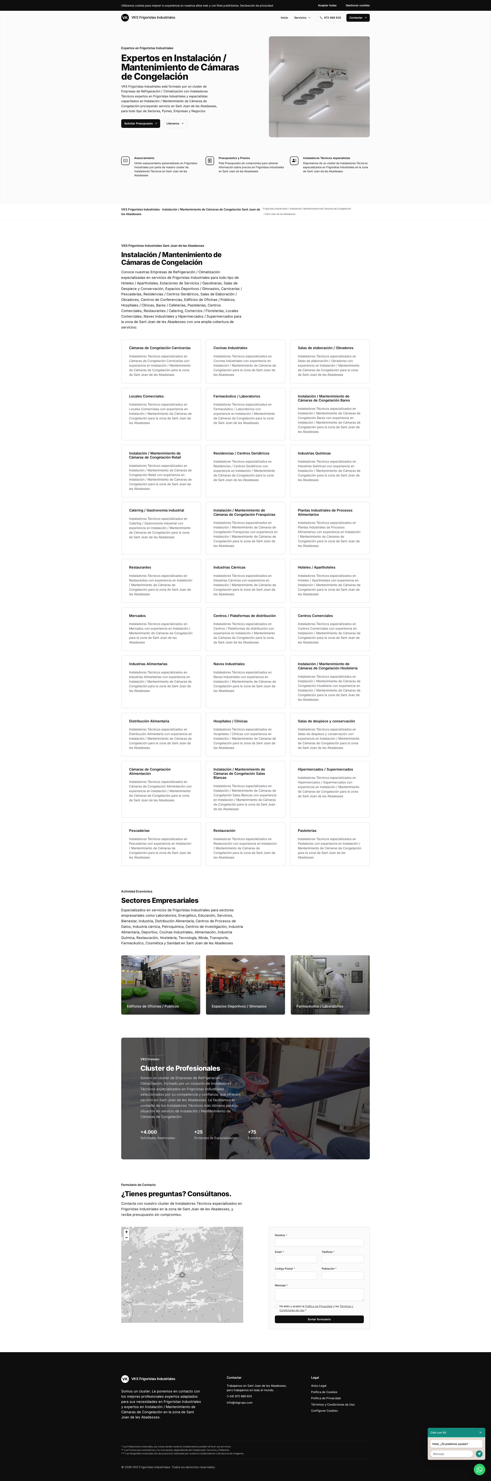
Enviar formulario (319, 1319)
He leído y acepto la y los (316, 1308)
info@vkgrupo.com (240, 1402)
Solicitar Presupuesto (138, 123)
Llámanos (172, 123)
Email (279, 1251)
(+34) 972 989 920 (239, 1396)
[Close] (480, 1432)
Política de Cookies (324, 1392)
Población (329, 1268)
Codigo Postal (285, 1268)
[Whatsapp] (479, 1469)
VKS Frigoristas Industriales (152, 17)
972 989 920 (332, 17)
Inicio (284, 17)
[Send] (479, 1453)
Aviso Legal (318, 1385)
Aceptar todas (327, 5)
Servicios (300, 17)
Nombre (281, 1235)
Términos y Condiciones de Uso (333, 1404)
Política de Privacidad (318, 1306)
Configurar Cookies (324, 1410)
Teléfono (328, 1251)
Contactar (355, 17)
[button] (182, 1274)
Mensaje (281, 1285)
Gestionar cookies (358, 5)
